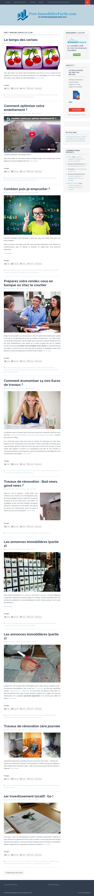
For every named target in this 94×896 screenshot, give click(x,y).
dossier (28, 95)
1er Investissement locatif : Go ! (28, 796)
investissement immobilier (43, 95)
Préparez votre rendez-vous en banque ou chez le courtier (28, 283)
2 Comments (32, 549)
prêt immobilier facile (16, 180)
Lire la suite (40, 78)
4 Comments (32, 489)
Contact (41, 2)
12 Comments (37, 43)
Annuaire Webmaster (11, 885)
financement (37, 270)
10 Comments (34, 192)
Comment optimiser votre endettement (26, 178)
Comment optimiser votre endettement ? (24, 108)
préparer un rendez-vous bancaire (48, 369)
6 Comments (31, 388)
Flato (79, 893)
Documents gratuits (20, 2)
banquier (13, 95)
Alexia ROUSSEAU (10, 288)
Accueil (8, 2)
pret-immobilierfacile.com (26, 97)
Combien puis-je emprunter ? (27, 189)
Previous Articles (15, 872)
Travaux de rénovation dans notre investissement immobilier (33, 435)
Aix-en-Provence (10, 470)
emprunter (41, 178)
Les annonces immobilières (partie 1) (34, 595)
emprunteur (30, 270)
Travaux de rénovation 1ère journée (32, 726)
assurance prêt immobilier (19, 367)
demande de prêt (20, 95)
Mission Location (73, 183)
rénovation (25, 472)
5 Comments (34, 729)
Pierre (70, 157)
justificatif (36, 369)
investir (54, 623)
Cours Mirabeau (34, 861)
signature (47, 863)
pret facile (13, 272)
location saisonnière (13, 97)
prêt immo (15, 717)
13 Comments (38, 113)
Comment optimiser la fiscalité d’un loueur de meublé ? (76, 159)
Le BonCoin (39, 688)
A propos (32, 2)
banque (8, 95)
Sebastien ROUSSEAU (11, 43)
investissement (48, 178)
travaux (31, 472)
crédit (38, 367)
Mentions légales (53, 885)
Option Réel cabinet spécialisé (75, 141)
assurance (8, 367)
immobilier (18, 470)
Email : (70, 102)
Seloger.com (25, 691)
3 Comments (32, 641)
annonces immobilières (12, 623)
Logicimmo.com (14, 691)
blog (20, 623)
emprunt (32, 95)
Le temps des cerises (21, 40)
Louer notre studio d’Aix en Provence (58, 2)
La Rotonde (51, 861)
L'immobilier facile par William (76, 137)
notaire (12, 863)
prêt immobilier (20, 272)
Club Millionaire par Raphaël (75, 139)
